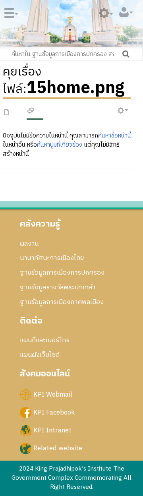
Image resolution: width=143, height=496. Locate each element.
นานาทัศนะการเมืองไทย (52, 258)
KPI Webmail (52, 394)
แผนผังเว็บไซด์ (40, 354)
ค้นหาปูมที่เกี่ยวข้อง (59, 145)
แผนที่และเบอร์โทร (45, 340)
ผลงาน (29, 243)
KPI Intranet (52, 430)
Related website (57, 448)
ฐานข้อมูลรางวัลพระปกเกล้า (57, 287)
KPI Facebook (54, 412)
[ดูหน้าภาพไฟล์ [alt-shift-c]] (7, 112)
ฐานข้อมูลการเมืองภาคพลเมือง (62, 302)
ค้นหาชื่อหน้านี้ (114, 136)
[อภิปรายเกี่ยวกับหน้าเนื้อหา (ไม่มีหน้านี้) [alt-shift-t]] (31, 112)
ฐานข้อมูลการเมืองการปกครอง (62, 272)
